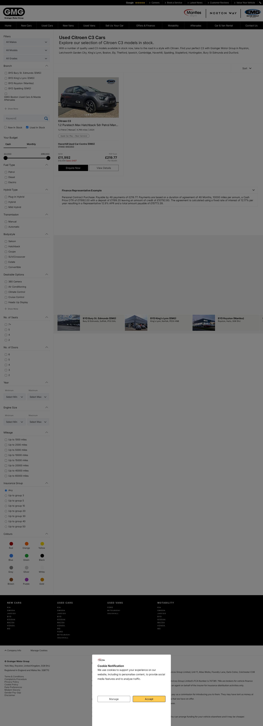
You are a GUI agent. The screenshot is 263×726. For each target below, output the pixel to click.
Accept (149, 698)
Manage (114, 698)
